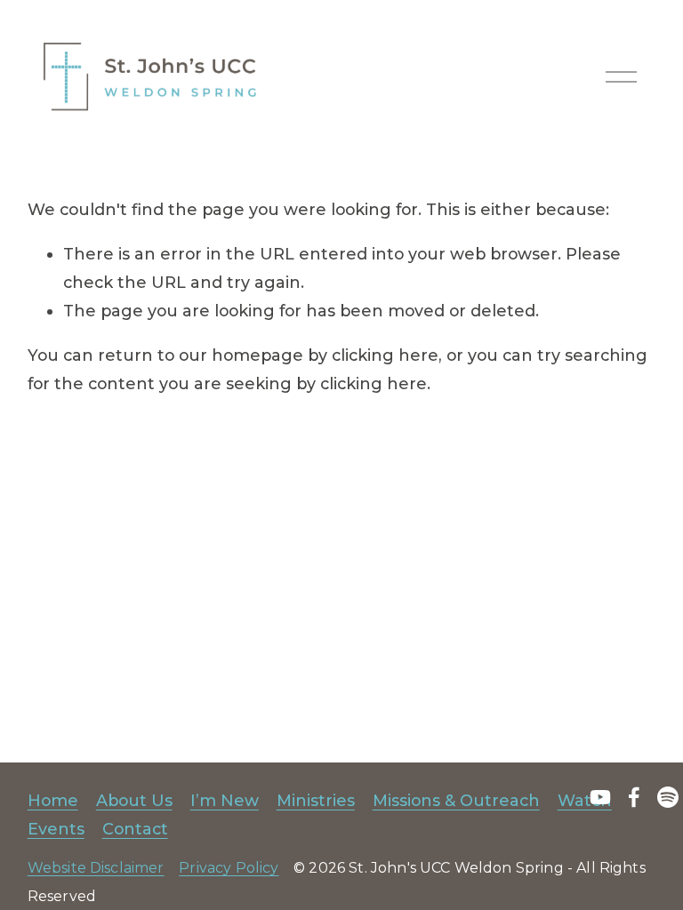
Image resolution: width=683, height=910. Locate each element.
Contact (135, 828)
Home (53, 800)
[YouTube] (600, 797)
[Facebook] (634, 797)
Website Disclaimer (96, 868)
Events (56, 828)
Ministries (316, 800)
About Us (134, 800)
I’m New (224, 800)
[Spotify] (668, 797)
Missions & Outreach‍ (456, 800)
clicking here (385, 355)
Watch (585, 800)
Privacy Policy (228, 868)
